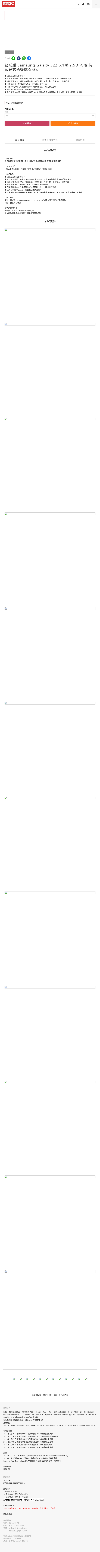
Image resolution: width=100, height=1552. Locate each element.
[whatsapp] (24, 58)
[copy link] (29, 58)
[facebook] (19, 58)
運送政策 (6, 1489)
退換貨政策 (36, 1395)
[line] (13, 58)
